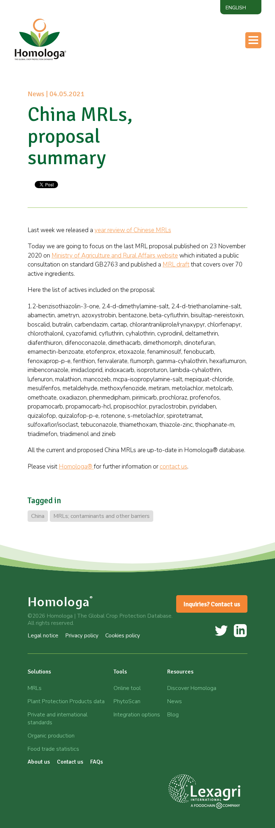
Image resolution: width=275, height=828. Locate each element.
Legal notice (43, 635)
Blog (173, 715)
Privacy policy (81, 635)
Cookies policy (122, 635)
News (174, 701)
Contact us (176, 111)
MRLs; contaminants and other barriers (101, 516)
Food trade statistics (53, 749)
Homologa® (76, 466)
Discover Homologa (191, 688)
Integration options (137, 715)
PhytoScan (127, 701)
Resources (175, 83)
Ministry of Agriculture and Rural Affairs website (115, 255)
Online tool (127, 688)
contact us (173, 466)
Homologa (60, 602)
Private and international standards (57, 718)
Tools (169, 69)
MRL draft (176, 264)
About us (174, 97)
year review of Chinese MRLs (133, 230)
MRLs (35, 688)
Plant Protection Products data (66, 701)
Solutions (39, 671)
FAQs (96, 761)
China (37, 516)
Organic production (51, 736)
